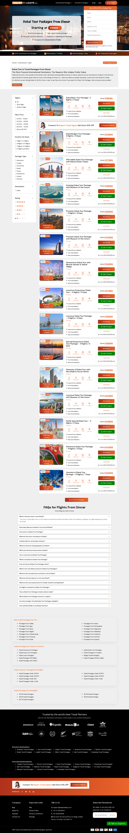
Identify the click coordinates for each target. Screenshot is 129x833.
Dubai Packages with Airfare (28, 661)
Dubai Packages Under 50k (28, 679)
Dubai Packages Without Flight (94, 658)
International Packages (63, 3)
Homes (14, 63)
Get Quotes (106, 103)
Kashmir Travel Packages (104, 749)
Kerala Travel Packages (24, 752)
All (17, 102)
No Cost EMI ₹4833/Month (106, 204)
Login (99, 3)
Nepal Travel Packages (61, 767)
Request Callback (108, 125)
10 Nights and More (23, 149)
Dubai (18, 190)
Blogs (94, 3)
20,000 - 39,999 (22, 121)
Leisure (19, 176)
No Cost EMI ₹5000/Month (106, 229)
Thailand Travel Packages (25, 764)
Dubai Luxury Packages (26, 655)
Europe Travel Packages (83, 764)
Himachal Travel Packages (83, 749)
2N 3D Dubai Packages (26, 694)
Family (19, 168)
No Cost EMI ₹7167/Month (106, 414)
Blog (13, 807)
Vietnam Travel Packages (45, 769)
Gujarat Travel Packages (63, 749)
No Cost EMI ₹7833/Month (106, 491)
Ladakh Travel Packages (43, 752)
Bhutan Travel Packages (45, 764)
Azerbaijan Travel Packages (66, 769)
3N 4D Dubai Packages (91, 694)
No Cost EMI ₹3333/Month (106, 116)
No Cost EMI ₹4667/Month (106, 178)
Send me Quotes (93, 42)
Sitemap (32, 817)
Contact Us (16, 817)
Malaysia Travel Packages (25, 769)
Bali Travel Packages (23, 767)
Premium (19, 179)
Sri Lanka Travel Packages (102, 767)
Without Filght (21, 107)
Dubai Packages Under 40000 (94, 676)
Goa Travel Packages (45, 749)
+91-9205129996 (58, 814)
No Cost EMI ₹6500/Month (106, 334)
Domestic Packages (81, 3)
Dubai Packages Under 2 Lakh (28, 681)
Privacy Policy (34, 811)
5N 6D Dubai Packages (91, 697)
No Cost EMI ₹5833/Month (106, 255)
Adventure (20, 160)
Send (113, 815)
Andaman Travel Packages (25, 749)
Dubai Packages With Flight (28, 658)
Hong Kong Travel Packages (103, 764)
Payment (15, 814)
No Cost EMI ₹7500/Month (106, 465)
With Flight (20, 105)
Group (19, 171)
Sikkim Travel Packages (62, 752)
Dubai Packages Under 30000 (29, 676)
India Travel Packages (81, 752)
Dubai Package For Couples (93, 653)
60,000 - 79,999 (22, 127)
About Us (15, 811)
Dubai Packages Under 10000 (29, 673)
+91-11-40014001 (59, 811)
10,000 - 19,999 (22, 119)
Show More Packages (76, 500)
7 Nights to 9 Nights (23, 146)
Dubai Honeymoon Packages (28, 650)
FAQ (30, 807)
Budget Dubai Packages (91, 655)
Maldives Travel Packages (42, 767)
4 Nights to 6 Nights (23, 144)
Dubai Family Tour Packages (93, 650)
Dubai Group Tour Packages (28, 653)
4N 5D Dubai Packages (26, 697)
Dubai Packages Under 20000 (94, 673)
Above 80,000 (22, 129)
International (22, 63)
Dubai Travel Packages (64, 764)
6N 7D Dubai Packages (26, 699)
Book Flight (111, 3)
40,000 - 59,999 (22, 124)
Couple (19, 163)
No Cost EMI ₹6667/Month (106, 388)
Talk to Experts (117, 823)
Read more (17, 85)
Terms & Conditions (36, 814)
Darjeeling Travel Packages (100, 752)
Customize (20, 166)
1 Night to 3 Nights (23, 141)
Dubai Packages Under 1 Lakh (93, 679)
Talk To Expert (107, 108)
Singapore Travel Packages (82, 767)
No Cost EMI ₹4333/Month (106, 152)
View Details (106, 113)
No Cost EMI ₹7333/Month (106, 439)
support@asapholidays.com (62, 807)
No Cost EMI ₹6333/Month (106, 309)
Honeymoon (21, 174)
